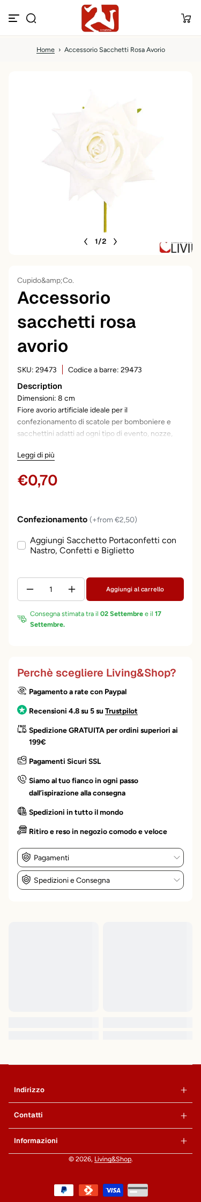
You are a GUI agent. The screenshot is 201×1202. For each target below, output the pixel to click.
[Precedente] (86, 242)
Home (45, 50)
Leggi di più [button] (36, 454)
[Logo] (101, 18)
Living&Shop (112, 1159)
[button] (31, 18)
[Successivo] (115, 242)
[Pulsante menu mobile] (15, 18)
